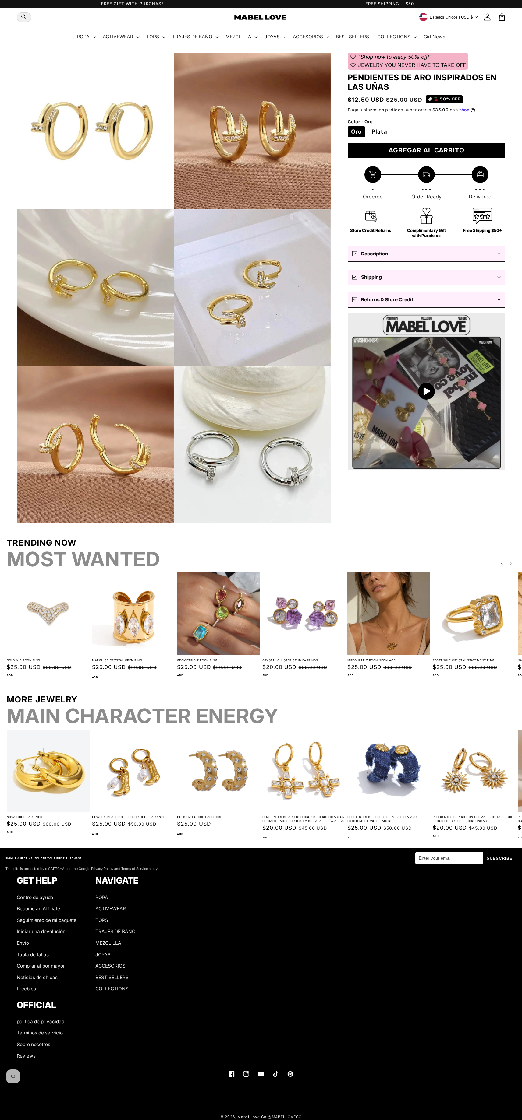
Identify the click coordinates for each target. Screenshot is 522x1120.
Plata (379, 131)
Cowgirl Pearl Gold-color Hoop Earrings (128, 817)
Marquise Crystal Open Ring (117, 660)
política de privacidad (40, 1021)
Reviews (26, 1056)
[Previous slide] (502, 563)
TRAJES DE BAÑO (115, 931)
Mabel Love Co (251, 1117)
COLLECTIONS (112, 989)
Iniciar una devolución (41, 931)
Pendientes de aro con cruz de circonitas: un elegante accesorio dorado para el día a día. (303, 819)
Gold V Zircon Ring (23, 660)
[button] (24, 17)
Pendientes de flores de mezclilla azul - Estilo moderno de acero (384, 819)
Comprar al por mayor (41, 966)
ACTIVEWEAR (110, 909)
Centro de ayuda (35, 897)
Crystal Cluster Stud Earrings (290, 660)
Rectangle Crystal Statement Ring (464, 660)
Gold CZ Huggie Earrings (199, 817)
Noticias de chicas (37, 977)
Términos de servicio (40, 1033)
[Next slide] (511, 563)
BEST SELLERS (112, 977)
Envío (23, 943)
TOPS (101, 920)
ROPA (101, 897)
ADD (10, 675)
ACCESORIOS (110, 966)
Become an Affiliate (38, 909)
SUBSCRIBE (500, 858)
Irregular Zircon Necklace (371, 660)
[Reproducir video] (426, 391)
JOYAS (103, 954)
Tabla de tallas (33, 954)
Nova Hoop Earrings (24, 817)
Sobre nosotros (33, 1044)
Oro (356, 131)
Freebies (26, 989)
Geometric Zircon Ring (197, 660)
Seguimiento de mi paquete (46, 920)
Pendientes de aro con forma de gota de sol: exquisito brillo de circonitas (473, 819)
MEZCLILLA (108, 943)
